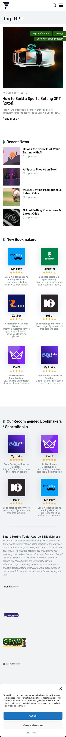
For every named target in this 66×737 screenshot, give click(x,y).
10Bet (49, 315)
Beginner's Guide (41, 33)
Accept (33, 715)
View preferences (33, 725)
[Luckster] (49, 264)
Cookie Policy (31, 733)
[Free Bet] (6, 5)
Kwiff (16, 367)
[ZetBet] (16, 311)
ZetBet (16, 315)
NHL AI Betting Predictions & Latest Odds (42, 212)
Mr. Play (16, 269)
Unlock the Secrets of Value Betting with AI (41, 150)
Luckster (49, 269)
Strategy (59, 33)
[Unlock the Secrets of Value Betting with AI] (11, 164)
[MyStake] (49, 363)
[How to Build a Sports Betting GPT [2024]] (33, 57)
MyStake (49, 367)
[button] (60, 688)
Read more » (11, 118)
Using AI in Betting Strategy (50, 39)
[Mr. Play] (16, 264)
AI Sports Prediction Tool (39, 169)
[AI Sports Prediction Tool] (11, 184)
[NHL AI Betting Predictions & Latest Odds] (11, 225)
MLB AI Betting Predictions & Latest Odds (42, 191)
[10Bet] (49, 311)
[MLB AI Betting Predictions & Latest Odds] (11, 205)
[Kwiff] (16, 363)
